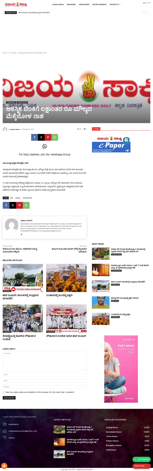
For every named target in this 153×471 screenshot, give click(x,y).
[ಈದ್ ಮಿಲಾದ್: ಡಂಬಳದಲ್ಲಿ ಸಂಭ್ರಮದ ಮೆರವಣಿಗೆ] (23, 278)
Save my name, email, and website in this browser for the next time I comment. (40, 392)
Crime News (12, 53)
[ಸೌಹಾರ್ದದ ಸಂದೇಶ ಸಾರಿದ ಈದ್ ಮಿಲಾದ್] (66, 319)
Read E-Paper (140, 466)
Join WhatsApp (143, 459)
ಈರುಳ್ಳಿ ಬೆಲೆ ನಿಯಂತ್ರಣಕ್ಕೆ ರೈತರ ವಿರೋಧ (31, 13)
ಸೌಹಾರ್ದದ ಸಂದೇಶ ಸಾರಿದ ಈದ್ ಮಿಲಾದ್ (66, 335)
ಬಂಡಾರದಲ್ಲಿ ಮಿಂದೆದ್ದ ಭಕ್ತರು (59, 295)
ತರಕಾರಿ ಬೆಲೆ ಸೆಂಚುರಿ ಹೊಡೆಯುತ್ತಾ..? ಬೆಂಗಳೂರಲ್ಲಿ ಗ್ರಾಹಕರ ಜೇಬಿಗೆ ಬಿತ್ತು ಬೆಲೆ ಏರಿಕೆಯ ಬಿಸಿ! (80, 429)
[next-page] (97, 328)
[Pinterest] (48, 137)
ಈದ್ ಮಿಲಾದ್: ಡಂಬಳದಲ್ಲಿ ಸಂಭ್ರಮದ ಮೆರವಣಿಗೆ (128, 282)
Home (5, 53)
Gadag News (22, 102)
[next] (146, 12)
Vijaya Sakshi (15, 129)
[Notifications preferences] (4, 466)
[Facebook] (34, 137)
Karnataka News (116, 254)
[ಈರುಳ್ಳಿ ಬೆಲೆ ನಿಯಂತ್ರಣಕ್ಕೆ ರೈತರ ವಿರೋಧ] (100, 302)
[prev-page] (93, 328)
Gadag (17, 198)
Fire (11, 198)
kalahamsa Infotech (84, 469)
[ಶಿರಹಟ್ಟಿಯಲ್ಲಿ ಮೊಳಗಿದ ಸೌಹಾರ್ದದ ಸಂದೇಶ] (23, 319)
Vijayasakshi (27, 198)
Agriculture (115, 301)
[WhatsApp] (54, 137)
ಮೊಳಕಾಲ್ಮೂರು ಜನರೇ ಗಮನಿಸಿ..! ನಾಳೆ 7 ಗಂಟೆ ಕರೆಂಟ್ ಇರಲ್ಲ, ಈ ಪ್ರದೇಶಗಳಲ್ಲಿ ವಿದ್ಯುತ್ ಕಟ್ (130, 266)
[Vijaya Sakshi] (5, 129)
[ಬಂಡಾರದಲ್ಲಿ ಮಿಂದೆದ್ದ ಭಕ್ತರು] (66, 278)
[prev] (143, 12)
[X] (41, 137)
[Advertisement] (76, 30)
